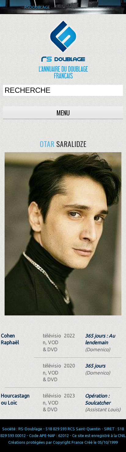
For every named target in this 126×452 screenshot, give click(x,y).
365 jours (95, 365)
